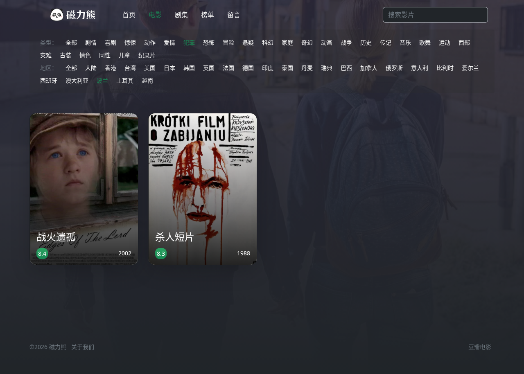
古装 (65, 55)
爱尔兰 (470, 68)
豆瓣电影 (479, 347)
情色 (85, 55)
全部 (71, 42)
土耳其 (124, 80)
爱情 (169, 42)
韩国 (189, 68)
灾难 (46, 55)
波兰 (102, 80)
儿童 (124, 55)
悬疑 (248, 42)
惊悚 (130, 42)
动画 (326, 42)
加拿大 (368, 68)
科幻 (267, 42)
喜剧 (110, 42)
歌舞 (425, 42)
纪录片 (147, 55)
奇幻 (307, 42)
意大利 (419, 68)
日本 (169, 68)
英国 (209, 68)
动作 (150, 42)
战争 (346, 42)
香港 (110, 68)
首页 (129, 14)
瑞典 (326, 68)
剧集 (181, 14)
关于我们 (82, 347)
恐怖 (209, 42)
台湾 (130, 68)
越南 (147, 80)
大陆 (91, 68)
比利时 (445, 68)
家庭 (287, 42)
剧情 (91, 42)
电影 (155, 14)
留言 (233, 14)
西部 (464, 42)
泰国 (287, 68)
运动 (444, 42)
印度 (267, 68)
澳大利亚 (77, 80)
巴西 (346, 68)
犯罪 (189, 42)
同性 (105, 55)
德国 (248, 68)
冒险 (228, 42)
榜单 (207, 14)
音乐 (405, 42)
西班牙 (48, 80)
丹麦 (307, 68)
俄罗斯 (394, 68)
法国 (228, 68)
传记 (385, 42)
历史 (366, 42)
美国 (150, 68)
